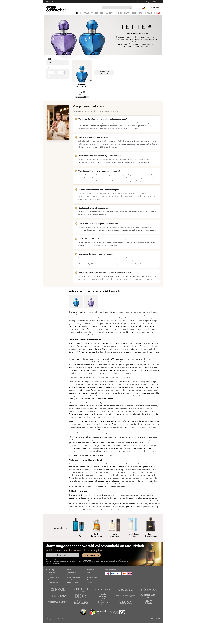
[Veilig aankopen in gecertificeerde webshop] (117, 612)
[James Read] (148, 602)
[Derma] (103, 602)
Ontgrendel (91, 555)
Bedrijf (88, 572)
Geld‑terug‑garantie (53, 577)
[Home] (47, 2)
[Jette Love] (91, 301)
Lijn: (49, 59)
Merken (75, 13)
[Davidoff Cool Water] (78, 524)
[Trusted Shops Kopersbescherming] (83, 612)
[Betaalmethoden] (132, 573)
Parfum (85, 13)
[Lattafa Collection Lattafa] (96, 524)
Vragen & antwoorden (73, 577)
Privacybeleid (87, 560)
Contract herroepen (53, 582)
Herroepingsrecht (92, 577)
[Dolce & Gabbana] (57, 596)
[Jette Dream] (76, 301)
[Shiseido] (80, 590)
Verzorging (97, 13)
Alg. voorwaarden (92, 575)
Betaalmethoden (52, 575)
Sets (140, 13)
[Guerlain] (148, 596)
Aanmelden (154, 8)
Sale (158, 13)
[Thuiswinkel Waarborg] (143, 7)
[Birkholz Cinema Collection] (151, 524)
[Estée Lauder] (148, 590)
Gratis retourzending (54, 580)
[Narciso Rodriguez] (125, 596)
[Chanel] (125, 590)
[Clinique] (57, 590)
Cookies (89, 582)
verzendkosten (67, 619)
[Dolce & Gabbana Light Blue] (133, 524)
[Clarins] (103, 590)
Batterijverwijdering (72, 582)
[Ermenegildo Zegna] (125, 602)
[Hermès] (103, 596)
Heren (119, 13)
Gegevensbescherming (93, 580)
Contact (69, 575)
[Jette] (78, 35)
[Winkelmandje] (137, 8)
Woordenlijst (71, 580)
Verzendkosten (52, 572)
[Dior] (80, 596)
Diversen (149, 13)
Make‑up (110, 13)
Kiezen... (50, 62)
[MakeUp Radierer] (80, 602)
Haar (126, 13)
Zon (134, 13)
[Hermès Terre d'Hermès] (115, 524)
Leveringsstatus (71, 572)
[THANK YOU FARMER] (57, 602)
